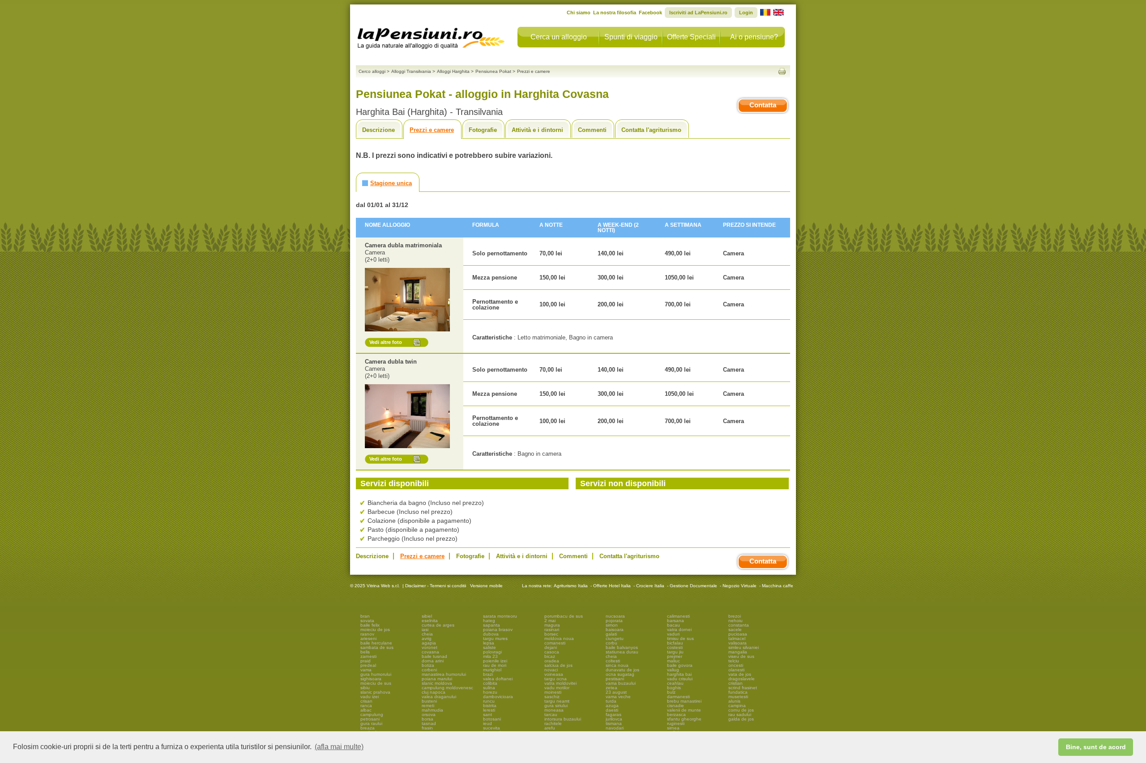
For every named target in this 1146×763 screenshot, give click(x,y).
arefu (549, 727)
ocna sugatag (620, 674)
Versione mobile (486, 585)
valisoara (737, 642)
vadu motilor (556, 687)
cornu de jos (741, 710)
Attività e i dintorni (537, 130)
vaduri (673, 634)
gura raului (371, 723)
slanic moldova (437, 683)
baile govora (680, 665)
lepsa (488, 642)
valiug (673, 669)
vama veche (618, 696)
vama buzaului (621, 683)
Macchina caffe (777, 585)
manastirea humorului (444, 674)
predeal (368, 665)
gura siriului (556, 705)
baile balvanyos (622, 647)
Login (746, 12)
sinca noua (617, 665)
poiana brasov (498, 629)
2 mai (550, 620)
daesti (612, 710)
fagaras (613, 714)
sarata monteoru (500, 616)
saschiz (552, 696)
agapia (429, 642)
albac (366, 710)
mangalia (737, 651)
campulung (371, 714)
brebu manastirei (684, 701)
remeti (428, 705)
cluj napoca (433, 692)
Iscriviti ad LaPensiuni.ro (698, 12)
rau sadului (739, 714)
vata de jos (739, 674)
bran (365, 616)
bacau (673, 625)
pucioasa (737, 634)
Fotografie (483, 130)
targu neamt (556, 701)
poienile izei (495, 660)
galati (611, 634)
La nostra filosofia (614, 12)
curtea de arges (438, 625)
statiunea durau (622, 651)
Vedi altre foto (385, 342)
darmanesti (678, 696)
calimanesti (678, 616)
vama (366, 669)
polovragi (492, 651)
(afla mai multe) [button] (339, 746)
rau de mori (494, 665)
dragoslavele (741, 678)
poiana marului (437, 678)
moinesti (552, 692)
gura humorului (375, 674)
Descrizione (378, 130)
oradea (551, 660)
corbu (611, 642)
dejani (550, 647)
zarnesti (368, 656)
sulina (489, 687)
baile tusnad (434, 656)
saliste (489, 647)
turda (611, 701)
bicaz (549, 656)
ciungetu (615, 638)
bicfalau (675, 642)
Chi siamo (578, 12)
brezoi (734, 616)
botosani (492, 718)
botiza (428, 665)
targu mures (495, 638)
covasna (430, 651)
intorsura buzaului (562, 718)
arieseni (368, 638)
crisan (366, 701)
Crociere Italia (650, 585)
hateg (489, 620)
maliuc (673, 660)
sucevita (491, 727)
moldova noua (559, 638)
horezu (490, 692)
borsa (427, 718)
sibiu (365, 687)
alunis (734, 701)
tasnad (429, 723)
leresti (489, 710)
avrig (427, 638)
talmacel (736, 638)
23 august (616, 692)
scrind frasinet (742, 687)
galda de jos (741, 718)
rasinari (551, 629)
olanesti (736, 669)
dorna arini (433, 660)
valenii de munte (684, 710)
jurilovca (614, 718)
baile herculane (376, 642)
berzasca (676, 714)
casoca (551, 651)
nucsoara (615, 616)
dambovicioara (498, 696)
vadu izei (369, 696)
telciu (733, 660)
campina (737, 705)
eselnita (430, 620)
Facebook (650, 12)
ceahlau (675, 683)
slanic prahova (375, 692)
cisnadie (675, 705)
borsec (551, 634)
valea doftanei (498, 678)
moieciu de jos (375, 629)
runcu (489, 701)
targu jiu (675, 651)
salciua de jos (558, 665)
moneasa (554, 710)
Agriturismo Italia (571, 585)
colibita (490, 683)
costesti (675, 647)
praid (365, 660)
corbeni (429, 669)
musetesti (738, 696)
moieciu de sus (375, 683)
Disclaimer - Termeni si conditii (435, 585)
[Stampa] (782, 71)
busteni (429, 701)
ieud (487, 723)
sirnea (673, 727)
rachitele (553, 723)
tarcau (550, 714)
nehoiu (735, 620)
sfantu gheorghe (684, 718)
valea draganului (439, 696)
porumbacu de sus (563, 616)
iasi (425, 629)
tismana (614, 723)
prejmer (674, 656)
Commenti (592, 130)
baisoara (615, 629)
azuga (612, 705)
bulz (671, 692)
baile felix (370, 625)
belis (365, 651)
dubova (491, 634)
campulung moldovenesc (447, 687)
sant (487, 714)
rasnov (367, 634)
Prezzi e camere (432, 130)
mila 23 (490, 656)
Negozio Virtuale (740, 585)
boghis (674, 687)
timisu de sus (680, 638)
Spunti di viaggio (631, 37)
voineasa (553, 674)
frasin (427, 727)
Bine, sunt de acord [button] (1096, 746)
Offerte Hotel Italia (612, 585)
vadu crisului (680, 678)
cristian (735, 683)
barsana (675, 620)
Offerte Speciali (691, 37)
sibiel (427, 616)
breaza (367, 727)
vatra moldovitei (560, 683)
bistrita (489, 705)
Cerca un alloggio (558, 37)
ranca (366, 705)
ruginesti (675, 723)
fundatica (738, 692)
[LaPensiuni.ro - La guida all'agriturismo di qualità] (431, 35)
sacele (735, 629)
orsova (429, 714)
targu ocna (555, 678)
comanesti (554, 642)
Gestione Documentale (693, 585)
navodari (615, 727)
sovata (367, 620)
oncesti (735, 665)
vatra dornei (679, 629)
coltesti (613, 660)
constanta (738, 625)
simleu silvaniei (743, 647)
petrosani (370, 718)
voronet (429, 647)
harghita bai (679, 674)
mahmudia (432, 710)
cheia (427, 634)
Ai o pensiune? (754, 37)
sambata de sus (376, 647)
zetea (611, 687)
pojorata (614, 620)
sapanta (491, 625)
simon (612, 625)
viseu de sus (741, 656)
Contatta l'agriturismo (651, 130)
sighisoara (370, 678)
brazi (488, 674)
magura (552, 625)
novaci (551, 669)
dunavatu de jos (622, 669)
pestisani (615, 678)
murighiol (492, 669)
